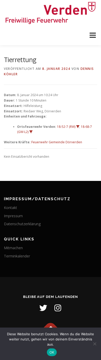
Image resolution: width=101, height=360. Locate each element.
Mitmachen (13, 247)
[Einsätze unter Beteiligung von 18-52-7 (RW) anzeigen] (77, 126)
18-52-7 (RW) (66, 126)
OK (51, 352)
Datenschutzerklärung (22, 223)
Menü (92, 35)
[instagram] (58, 308)
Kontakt (10, 207)
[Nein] (94, 343)
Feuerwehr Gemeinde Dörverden (56, 142)
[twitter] (43, 308)
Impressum (13, 215)
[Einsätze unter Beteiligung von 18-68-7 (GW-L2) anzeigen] (30, 131)
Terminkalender (17, 256)
